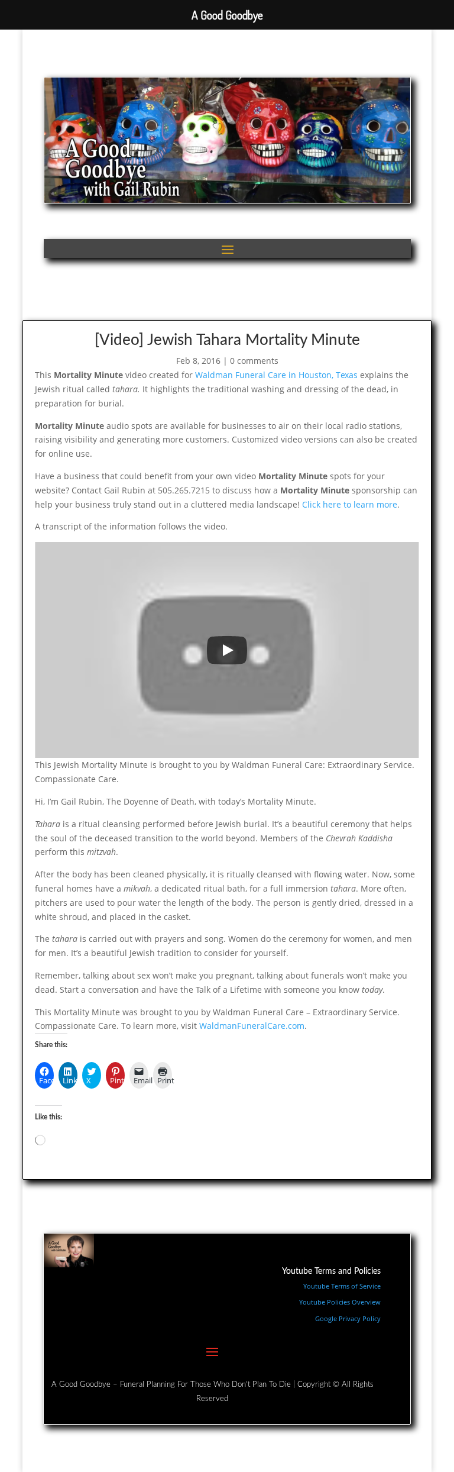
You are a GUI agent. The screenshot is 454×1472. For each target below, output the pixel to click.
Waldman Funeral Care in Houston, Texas (276, 374)
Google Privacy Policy (348, 1318)
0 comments (254, 360)
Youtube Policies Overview (340, 1301)
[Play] (227, 650)
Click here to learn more (349, 504)
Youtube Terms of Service (342, 1285)
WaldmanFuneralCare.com (251, 1025)
